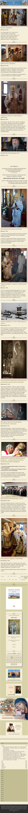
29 (11, 664)
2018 (2, 784)
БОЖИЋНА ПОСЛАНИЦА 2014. (10, 153)
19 (16, 659)
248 (19, 577)
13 (18, 657)
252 (4, 579)
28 (20, 662)
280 (16, 579)
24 (11, 662)
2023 (2, 774)
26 (16, 662)
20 (18, 659)
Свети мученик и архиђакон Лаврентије (14, 637)
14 (20, 657)
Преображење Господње (8, 750)
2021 (2, 778)
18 (14, 659)
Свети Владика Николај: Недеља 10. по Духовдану (14, 755)
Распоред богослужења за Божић (11, 229)
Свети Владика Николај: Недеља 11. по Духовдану (14, 753)
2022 (2, 776)
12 (16, 657)
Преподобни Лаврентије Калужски (14, 641)
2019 (2, 782)
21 (20, 659)
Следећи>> (19, 653)
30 (14, 664)
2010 (2, 800)
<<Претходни (9, 653)
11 (14, 657)
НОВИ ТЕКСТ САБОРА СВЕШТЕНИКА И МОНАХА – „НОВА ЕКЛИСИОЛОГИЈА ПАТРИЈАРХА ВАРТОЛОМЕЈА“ (13, 460)
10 (11, 657)
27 (18, 662)
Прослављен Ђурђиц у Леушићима (12, 558)
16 (9, 659)
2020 (2, 780)
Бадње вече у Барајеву (8, 63)
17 (11, 659)
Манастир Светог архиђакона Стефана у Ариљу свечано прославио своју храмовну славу (14, 752)
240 (14, 576)
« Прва (2, 576)
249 (22, 577)
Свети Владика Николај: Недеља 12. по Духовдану (14, 746)
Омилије (14, 644)
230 (11, 576)
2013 (2, 794)
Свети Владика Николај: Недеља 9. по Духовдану (14, 758)
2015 (2, 790)
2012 (2, 796)
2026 (2, 743)
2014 (2, 792)
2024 (2, 772)
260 (9, 579)
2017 (2, 786)
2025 (2, 770)
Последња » (23, 579)
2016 (2, 788)
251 (1, 579)
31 (16, 664)
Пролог (14, 646)
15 (7, 659)
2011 (2, 798)
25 (14, 662)
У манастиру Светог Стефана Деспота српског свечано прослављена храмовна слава (13, 757)
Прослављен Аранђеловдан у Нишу (12, 498)
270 (13, 579)
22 (7, 662)
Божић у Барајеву (6, 27)
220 (8, 576)
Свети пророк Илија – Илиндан (10, 759)
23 (9, 662)
